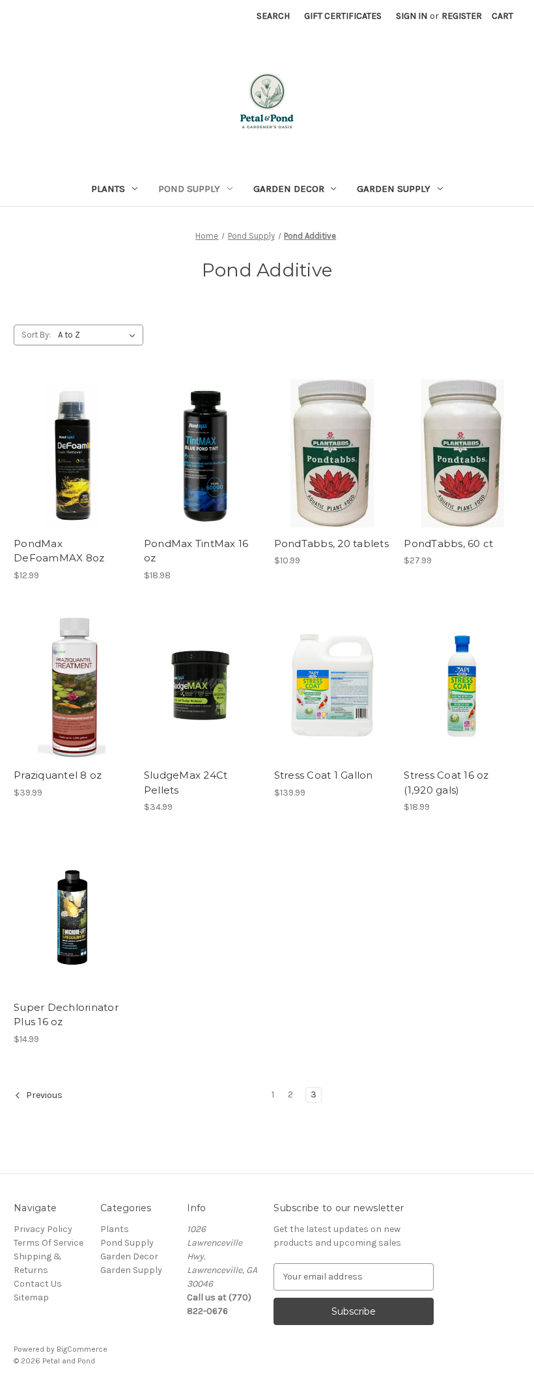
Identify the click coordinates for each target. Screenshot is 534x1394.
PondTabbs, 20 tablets (331, 543)
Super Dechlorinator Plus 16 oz (66, 1014)
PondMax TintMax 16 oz (196, 551)
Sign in (411, 15)
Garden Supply (393, 188)
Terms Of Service (48, 1242)
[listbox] (99, 335)
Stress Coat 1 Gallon (323, 775)
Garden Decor (288, 188)
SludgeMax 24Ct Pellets (186, 782)
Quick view (69, 430)
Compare (67, 453)
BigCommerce (82, 1349)
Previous (43, 1095)
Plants (108, 188)
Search (273, 15)
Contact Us (38, 1283)
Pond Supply (189, 188)
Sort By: (36, 335)
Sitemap (31, 1297)
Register (462, 15)
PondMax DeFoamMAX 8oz (59, 551)
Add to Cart (72, 476)
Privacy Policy (43, 1229)
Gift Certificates (343, 15)
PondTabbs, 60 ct (448, 543)
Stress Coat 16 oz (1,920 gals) (446, 782)
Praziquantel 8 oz (58, 775)
